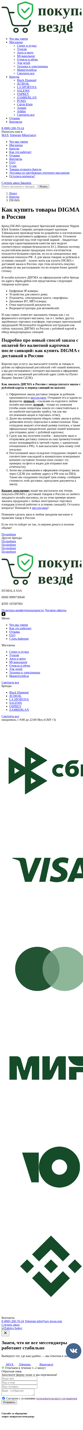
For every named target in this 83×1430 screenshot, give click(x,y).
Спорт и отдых (27, 45)
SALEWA (23, 90)
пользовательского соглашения (56, 1398)
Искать (44, 186)
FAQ (12, 162)
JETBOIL (23, 83)
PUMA (21, 101)
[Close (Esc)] (5, 1333)
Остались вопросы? (22, 176)
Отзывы (14, 118)
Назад (13, 193)
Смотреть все (26, 73)
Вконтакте (46, 1364)
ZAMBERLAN (27, 97)
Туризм (22, 49)
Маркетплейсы (27, 69)
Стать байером (19, 638)
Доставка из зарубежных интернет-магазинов (39, 172)
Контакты (15, 121)
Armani (21, 107)
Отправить (9, 1402)
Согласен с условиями (41, 1398)
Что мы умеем (18, 38)
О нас (13, 165)
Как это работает (20, 152)
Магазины (16, 42)
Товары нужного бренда (25, 169)
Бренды (14, 76)
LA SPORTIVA (27, 87)
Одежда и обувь (27, 59)
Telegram (15, 135)
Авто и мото (25, 52)
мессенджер (38, 397)
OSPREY (23, 94)
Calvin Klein (25, 104)
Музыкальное (26, 56)
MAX (5, 135)
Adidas (21, 111)
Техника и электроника (32, 66)
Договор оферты (55, 610)
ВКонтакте (29, 135)
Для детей (23, 63)
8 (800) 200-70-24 (13, 128)
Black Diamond (26, 80)
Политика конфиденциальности (23, 610)
